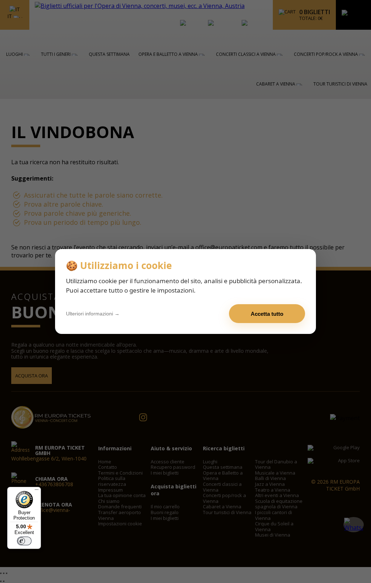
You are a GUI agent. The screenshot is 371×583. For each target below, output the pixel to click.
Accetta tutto (267, 314)
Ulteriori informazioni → (93, 313)
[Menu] (36, 491)
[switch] (24, 541)
